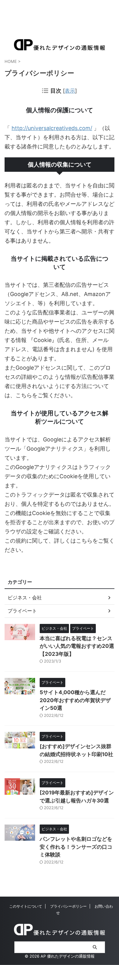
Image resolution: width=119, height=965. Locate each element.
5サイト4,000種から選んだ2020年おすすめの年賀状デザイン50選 (75, 700)
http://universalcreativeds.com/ (52, 128)
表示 (70, 90)
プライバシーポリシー (68, 906)
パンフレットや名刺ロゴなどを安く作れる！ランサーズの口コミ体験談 (76, 847)
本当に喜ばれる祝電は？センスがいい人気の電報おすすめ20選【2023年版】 (77, 646)
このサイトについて (25, 906)
